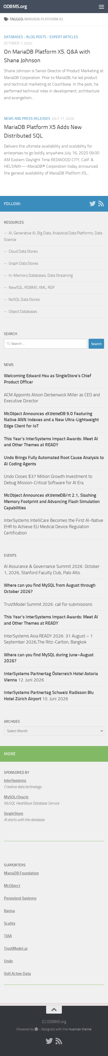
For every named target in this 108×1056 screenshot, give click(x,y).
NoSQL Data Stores (24, 299)
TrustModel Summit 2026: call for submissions (48, 604)
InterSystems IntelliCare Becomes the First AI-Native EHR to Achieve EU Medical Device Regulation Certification (53, 526)
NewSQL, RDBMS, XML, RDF (32, 287)
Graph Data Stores (23, 263)
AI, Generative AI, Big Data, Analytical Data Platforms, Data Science (53, 236)
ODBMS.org (15, 6)
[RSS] (101, 203)
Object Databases (23, 311)
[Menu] (101, 6)
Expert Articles (64, 37)
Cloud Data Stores (23, 251)
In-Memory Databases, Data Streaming (41, 275)
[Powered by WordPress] (36, 1029)
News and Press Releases (27, 118)
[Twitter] (92, 203)
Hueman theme (80, 1029)
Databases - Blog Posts (25, 37)
